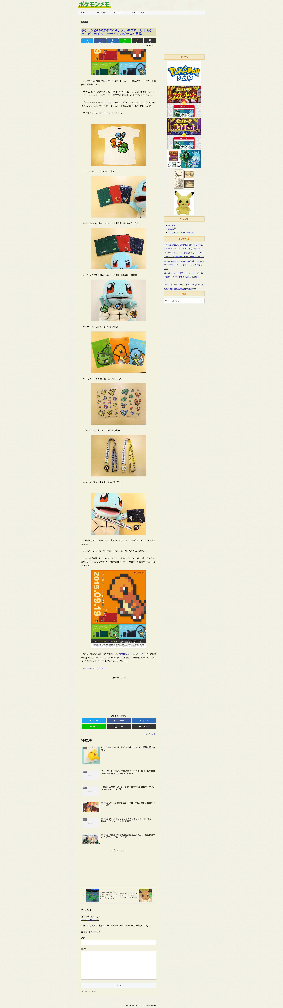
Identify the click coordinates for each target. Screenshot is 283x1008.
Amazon (171, 225)
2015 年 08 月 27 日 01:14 (90, 920)
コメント (85, 949)
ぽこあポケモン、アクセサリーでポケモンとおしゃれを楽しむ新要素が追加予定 (184, 287)
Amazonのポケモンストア (130, 654)
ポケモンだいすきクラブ (94, 668)
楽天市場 (172, 229)
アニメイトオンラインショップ (182, 232)
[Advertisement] (118, 695)
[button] (202, 300)
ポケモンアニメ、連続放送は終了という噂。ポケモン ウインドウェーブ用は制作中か (184, 247)
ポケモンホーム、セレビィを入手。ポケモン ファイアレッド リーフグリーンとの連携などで (184, 265)
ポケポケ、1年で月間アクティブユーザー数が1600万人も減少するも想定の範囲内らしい (183, 277)
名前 (83, 938)
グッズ (85, 22)
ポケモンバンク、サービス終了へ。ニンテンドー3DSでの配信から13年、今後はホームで (184, 255)
